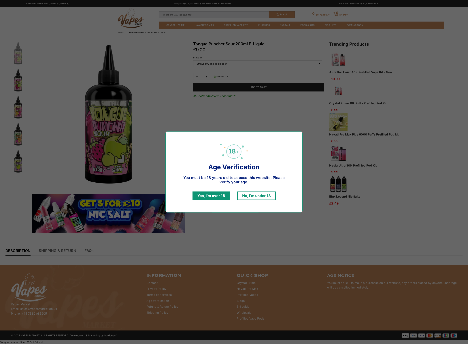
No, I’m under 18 (256, 196)
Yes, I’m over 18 (211, 196)
